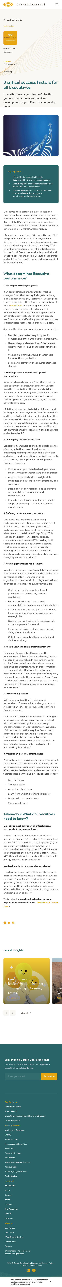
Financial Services (13, 1153)
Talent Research (12, 1120)
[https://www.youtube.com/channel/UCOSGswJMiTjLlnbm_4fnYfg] (34, 1270)
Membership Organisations (17, 1162)
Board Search (11, 1111)
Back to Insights (14, 19)
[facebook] (4, 922)
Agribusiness (11, 1166)
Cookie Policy (25, 1265)
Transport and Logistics (16, 1143)
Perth (7, 1190)
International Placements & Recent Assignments (17, 1252)
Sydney (8, 1195)
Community (10, 1241)
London (8, 1204)
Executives (16, 305)
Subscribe (49, 1076)
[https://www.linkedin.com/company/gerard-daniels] (28, 1270)
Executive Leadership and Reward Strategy (25, 1115)
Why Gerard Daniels (14, 1237)
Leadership (7, 71)
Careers (8, 1246)
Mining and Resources (15, 1130)
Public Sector (11, 1176)
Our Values (10, 1227)
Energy (8, 1134)
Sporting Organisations (16, 1171)
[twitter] (8, 922)
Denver (8, 1213)
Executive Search (13, 1106)
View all (24, 1013)
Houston (9, 1218)
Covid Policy (37, 1265)
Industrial (9, 1148)
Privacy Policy (47, 1263)
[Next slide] (13, 1013)
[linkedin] (13, 922)
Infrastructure (11, 1139)
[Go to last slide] (6, 1013)
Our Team (9, 1232)
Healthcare (10, 1157)
